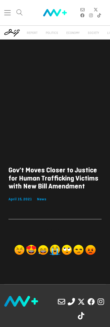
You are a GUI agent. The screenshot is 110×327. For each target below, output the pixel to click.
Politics (52, 33)
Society (93, 33)
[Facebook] (91, 301)
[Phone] (71, 301)
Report (32, 33)
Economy (73, 33)
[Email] (61, 301)
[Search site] (19, 13)
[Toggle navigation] (7, 13)
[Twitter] (81, 301)
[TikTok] (81, 315)
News (41, 199)
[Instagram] (101, 301)
